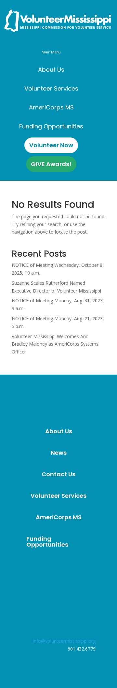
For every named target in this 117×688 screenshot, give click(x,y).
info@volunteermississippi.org (64, 641)
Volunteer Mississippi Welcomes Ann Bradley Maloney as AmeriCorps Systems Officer (55, 344)
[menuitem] (51, 69)
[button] (51, 52)
